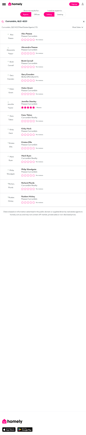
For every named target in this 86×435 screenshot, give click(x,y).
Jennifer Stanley (28, 101)
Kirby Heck (26, 128)
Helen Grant (27, 88)
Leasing (60, 14)
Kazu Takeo (26, 115)
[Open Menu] (4, 4)
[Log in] (82, 4)
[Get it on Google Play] (24, 429)
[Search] (2, 21)
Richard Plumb (27, 183)
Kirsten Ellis (26, 142)
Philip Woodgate (28, 169)
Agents (26, 14)
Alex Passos (26, 33)
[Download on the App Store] (9, 429)
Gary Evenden (27, 74)
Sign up (74, 4)
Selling (49, 14)
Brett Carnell (27, 60)
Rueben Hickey (28, 196)
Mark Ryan (26, 155)
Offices (37, 14)
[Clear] (84, 21)
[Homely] (43, 421)
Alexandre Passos (29, 47)
